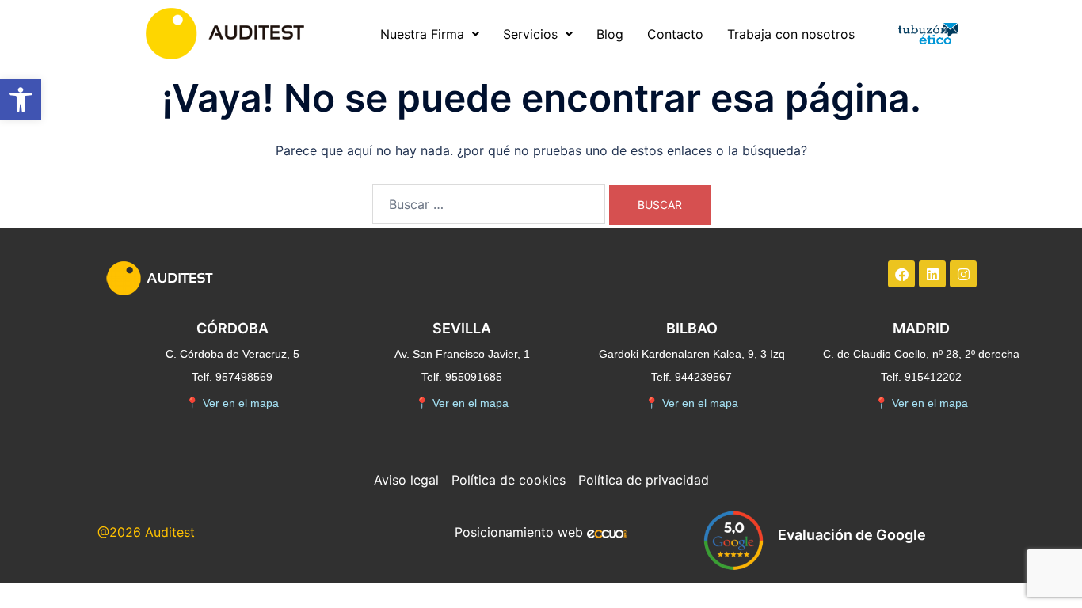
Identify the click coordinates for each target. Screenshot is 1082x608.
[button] (20, 99)
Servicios (530, 34)
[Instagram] (963, 273)
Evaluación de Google (852, 534)
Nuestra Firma (422, 34)
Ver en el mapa (232, 403)
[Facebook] (901, 273)
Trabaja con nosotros (791, 34)
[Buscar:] (488, 204)
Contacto (675, 34)
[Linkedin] (932, 273)
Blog (609, 34)
